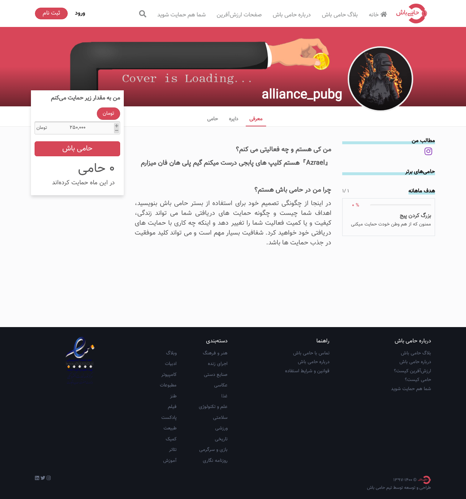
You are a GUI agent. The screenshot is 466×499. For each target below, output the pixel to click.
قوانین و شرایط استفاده (307, 371)
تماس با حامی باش (311, 353)
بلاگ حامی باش (340, 15)
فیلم (172, 406)
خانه (374, 15)
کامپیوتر (169, 374)
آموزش (170, 460)
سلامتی (220, 417)
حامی (212, 119)
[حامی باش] (411, 13)
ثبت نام (51, 13)
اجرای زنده (218, 364)
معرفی (255, 119)
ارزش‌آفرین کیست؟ (412, 371)
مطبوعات (168, 385)
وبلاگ (171, 353)
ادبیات (171, 364)
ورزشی (221, 428)
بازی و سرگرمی (213, 449)
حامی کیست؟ (418, 380)
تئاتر (173, 449)
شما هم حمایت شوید (181, 15)
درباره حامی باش (292, 15)
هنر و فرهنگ (215, 353)
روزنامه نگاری (215, 460)
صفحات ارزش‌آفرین (239, 15)
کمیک (171, 439)
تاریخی (221, 439)
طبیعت (170, 428)
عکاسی (221, 385)
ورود (80, 13)
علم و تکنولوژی (213, 406)
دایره (233, 119)
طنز (173, 396)
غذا (224, 396)
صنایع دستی (216, 374)
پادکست (169, 417)
